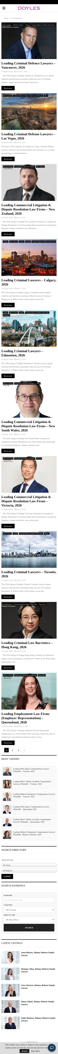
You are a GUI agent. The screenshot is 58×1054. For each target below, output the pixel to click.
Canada (27, 25)
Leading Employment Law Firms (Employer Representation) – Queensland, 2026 (25, 718)
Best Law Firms (8, 167)
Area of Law (9, 915)
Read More (35, 1051)
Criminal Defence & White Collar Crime (43, 25)
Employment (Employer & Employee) (25, 675)
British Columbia (18, 25)
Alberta (6, 242)
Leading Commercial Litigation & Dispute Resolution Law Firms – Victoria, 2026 (26, 501)
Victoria (39, 459)
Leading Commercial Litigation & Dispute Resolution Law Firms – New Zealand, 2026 (28, 209)
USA (46, 96)
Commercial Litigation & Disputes (25, 167)
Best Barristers (8, 604)
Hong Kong (42, 604)
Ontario (47, 534)
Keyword (8, 895)
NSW (38, 383)
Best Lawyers (7, 25)
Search (29, 927)
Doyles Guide (8, 71)
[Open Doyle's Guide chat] (52, 1048)
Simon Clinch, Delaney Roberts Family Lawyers (37, 1003)
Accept (24, 1051)
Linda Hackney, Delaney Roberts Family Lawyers (38, 1019)
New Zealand (40, 167)
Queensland (42, 675)
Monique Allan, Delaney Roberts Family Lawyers (38, 970)
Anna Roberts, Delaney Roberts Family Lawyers (37, 954)
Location (8, 905)
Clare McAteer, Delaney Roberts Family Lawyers (38, 986)
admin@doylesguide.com (31, 1042)
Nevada (40, 96)
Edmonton (6, 315)
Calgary (21, 242)
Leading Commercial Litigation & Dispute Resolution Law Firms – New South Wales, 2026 (28, 426)
